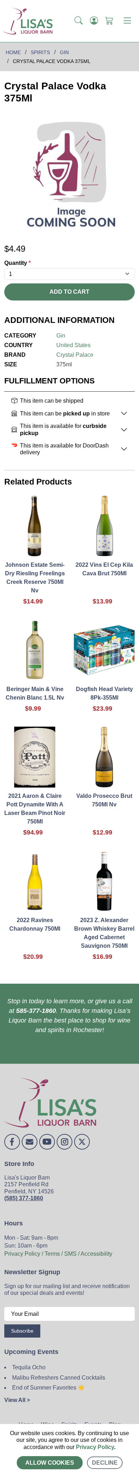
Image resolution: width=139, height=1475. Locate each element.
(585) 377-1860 (23, 1198)
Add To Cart (69, 292)
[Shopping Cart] (109, 21)
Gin (60, 336)
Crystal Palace (74, 355)
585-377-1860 (36, 1010)
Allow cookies (49, 1463)
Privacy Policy (95, 1447)
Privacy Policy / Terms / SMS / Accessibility (58, 1254)
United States (73, 345)
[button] (78, 21)
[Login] (94, 21)
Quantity (17, 263)
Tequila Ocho (29, 1367)
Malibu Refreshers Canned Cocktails (58, 1378)
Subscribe (22, 1331)
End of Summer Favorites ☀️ (48, 1388)
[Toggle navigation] (127, 21)
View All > (17, 1400)
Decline (105, 1463)
